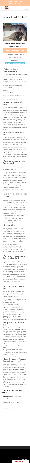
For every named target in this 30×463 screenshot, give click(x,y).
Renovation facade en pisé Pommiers (12, 396)
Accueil (3, 19)
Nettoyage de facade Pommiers (10, 398)
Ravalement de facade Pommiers (11, 402)
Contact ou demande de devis (15, 63)
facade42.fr (16, 452)
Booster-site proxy (23, 457)
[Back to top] (26, 459)
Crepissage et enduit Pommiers (10, 408)
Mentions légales (15, 456)
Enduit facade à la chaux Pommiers (11, 404)
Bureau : (15, 1)
